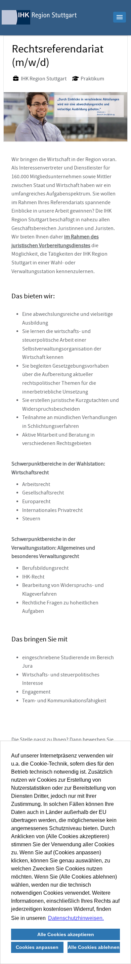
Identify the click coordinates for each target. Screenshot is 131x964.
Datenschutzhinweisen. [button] (76, 918)
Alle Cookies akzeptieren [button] (65, 934)
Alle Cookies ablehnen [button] (94, 947)
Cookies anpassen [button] (37, 947)
